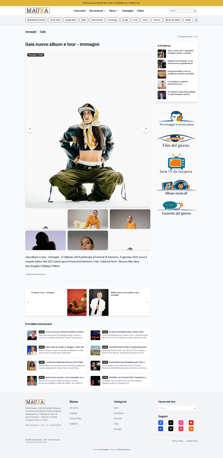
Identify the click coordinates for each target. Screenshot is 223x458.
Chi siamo (74, 408)
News (116, 408)
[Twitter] (170, 422)
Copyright (74, 413)
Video (140, 10)
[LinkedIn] (160, 428)
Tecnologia (112, 20)
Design (125, 20)
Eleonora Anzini (124, 449)
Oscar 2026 (55, 20)
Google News (70, 20)
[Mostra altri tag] (196, 20)
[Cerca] (195, 11)
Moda (83, 20)
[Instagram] (181, 422)
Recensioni (118, 413)
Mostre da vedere (173, 20)
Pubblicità (74, 424)
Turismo (156, 20)
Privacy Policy (75, 418)
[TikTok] (170, 428)
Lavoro (145, 20)
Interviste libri (97, 20)
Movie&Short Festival (36, 20)
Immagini (127, 10)
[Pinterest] (181, 428)
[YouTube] (191, 422)
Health (188, 20)
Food (135, 20)
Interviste (80, 10)
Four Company (103, 449)
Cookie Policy (192, 441)
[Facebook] (160, 422)
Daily (43, 31)
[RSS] (191, 428)
